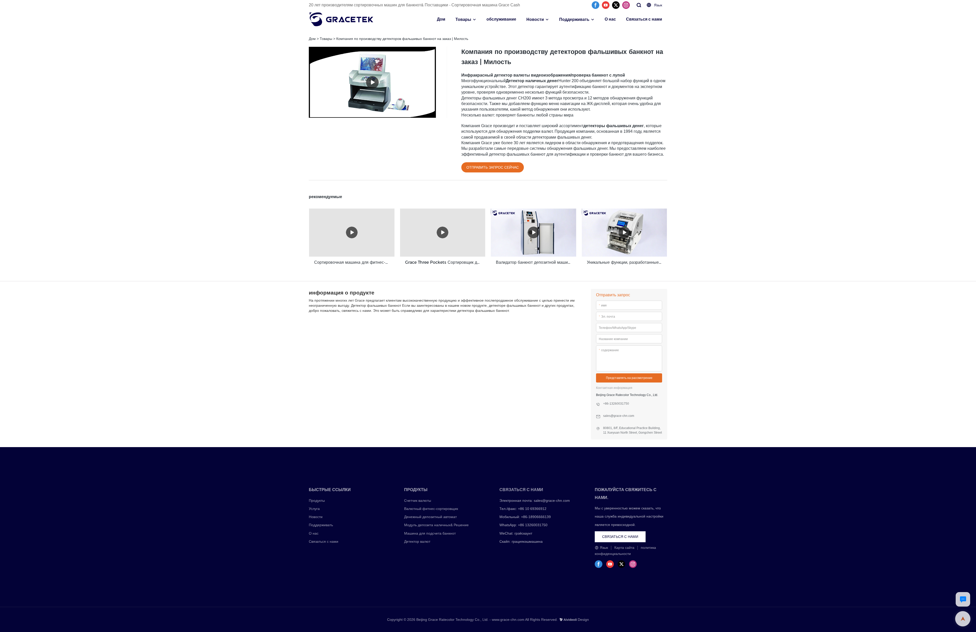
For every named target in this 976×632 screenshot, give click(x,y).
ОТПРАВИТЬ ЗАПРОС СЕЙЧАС (492, 167)
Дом (441, 19)
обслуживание (501, 19)
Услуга (314, 509)
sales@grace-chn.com (552, 500)
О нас (610, 19)
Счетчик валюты (417, 500)
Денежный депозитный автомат (430, 517)
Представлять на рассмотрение (629, 378)
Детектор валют (417, 541)
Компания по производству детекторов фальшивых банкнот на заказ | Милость (402, 39)
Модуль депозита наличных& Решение (436, 525)
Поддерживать (574, 19)
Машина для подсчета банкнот (430, 533)
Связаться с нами (644, 19)
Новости (535, 19)
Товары (463, 19)
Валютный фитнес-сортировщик (431, 509)
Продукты (317, 500)
